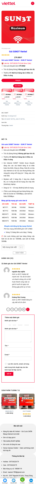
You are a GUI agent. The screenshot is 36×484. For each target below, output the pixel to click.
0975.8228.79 (14, 462)
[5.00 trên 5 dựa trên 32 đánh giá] (18, 55)
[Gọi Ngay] (22, 480)
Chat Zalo (31, 483)
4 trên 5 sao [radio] (20, 324)
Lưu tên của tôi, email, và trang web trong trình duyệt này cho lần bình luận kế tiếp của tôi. (17, 367)
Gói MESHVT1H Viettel (28, 103)
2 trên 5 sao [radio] (9, 324)
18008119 (18, 469)
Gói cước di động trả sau (11, 444)
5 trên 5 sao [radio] (26, 324)
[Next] (33, 98)
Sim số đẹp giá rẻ (9, 437)
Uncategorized (6, 48)
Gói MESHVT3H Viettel (6, 103)
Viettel (11, 125)
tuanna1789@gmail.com (16, 472)
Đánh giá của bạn (11, 321)
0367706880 (27, 411)
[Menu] (32, 3)
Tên (6, 346)
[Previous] (2, 98)
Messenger (5, 483)
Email (7, 355)
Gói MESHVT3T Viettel (17, 103)
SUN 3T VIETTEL (20, 119)
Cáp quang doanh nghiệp (11, 441)
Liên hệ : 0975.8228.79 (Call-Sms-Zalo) (17, 63)
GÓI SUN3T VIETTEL (9, 119)
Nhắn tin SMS (13, 483)
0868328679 (9, 411)
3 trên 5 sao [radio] (14, 324)
